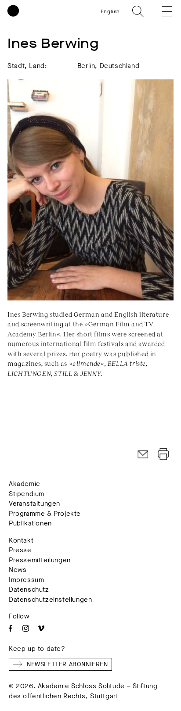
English (110, 11)
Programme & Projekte (45, 513)
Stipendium (26, 493)
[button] (160, 11)
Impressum (26, 579)
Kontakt (21, 540)
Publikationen (30, 523)
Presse (20, 550)
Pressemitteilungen (40, 560)
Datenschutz (29, 589)
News (17, 569)
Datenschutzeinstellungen (50, 599)
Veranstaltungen (34, 503)
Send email (143, 454)
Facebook (10, 628)
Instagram (25, 628)
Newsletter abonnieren (67, 664)
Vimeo (41, 628)
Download (163, 454)
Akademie (24, 483)
